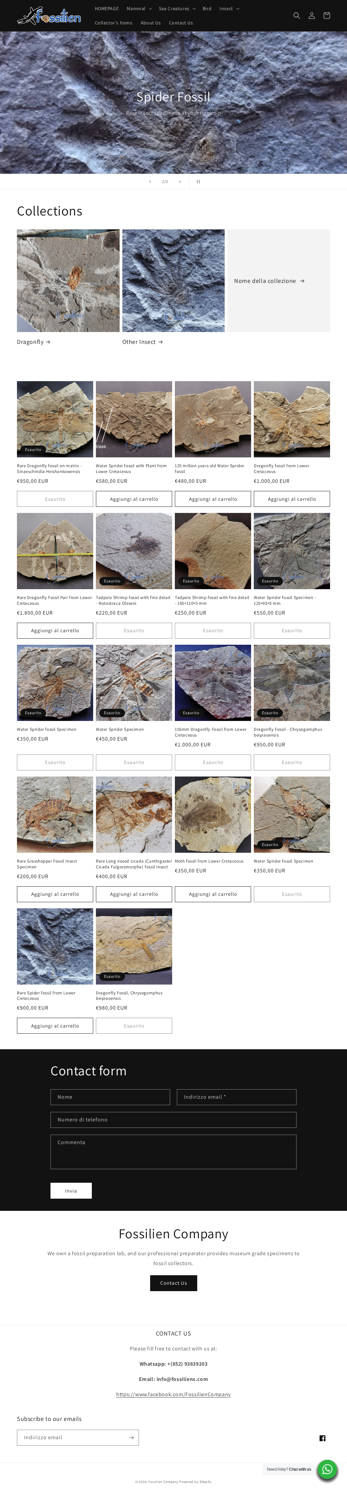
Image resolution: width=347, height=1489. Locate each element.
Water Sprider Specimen (120, 729)
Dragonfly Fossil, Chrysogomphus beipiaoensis (129, 995)
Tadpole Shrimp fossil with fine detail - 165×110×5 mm (212, 600)
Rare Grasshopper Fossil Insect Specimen (47, 864)
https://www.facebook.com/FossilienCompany (173, 1394)
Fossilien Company (163, 1482)
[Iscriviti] (131, 1438)
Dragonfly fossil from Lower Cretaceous (281, 468)
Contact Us (173, 1283)
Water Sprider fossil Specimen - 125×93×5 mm (285, 600)
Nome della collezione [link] (266, 281)
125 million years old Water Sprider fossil (209, 468)
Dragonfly (30, 342)
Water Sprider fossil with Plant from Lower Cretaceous (131, 468)
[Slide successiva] (179, 181)
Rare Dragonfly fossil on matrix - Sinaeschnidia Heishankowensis (49, 468)
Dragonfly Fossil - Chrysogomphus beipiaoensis (288, 732)
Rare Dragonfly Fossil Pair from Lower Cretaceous (54, 600)
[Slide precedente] (150, 181)
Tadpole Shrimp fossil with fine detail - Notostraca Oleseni (133, 600)
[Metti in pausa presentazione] (196, 181)
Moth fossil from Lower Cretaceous (209, 861)
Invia (71, 1190)
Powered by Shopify (195, 1482)
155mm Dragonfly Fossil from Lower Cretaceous (211, 732)
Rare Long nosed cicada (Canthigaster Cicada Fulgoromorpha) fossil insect (134, 864)
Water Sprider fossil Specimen (46, 729)
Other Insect (139, 342)
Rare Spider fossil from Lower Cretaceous (46, 995)
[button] (139, 8)
